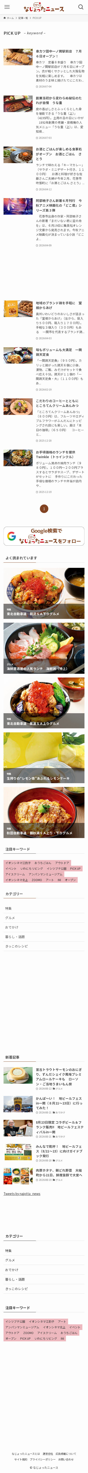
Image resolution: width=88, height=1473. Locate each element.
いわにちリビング (31, 868)
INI (59, 880)
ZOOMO (37, 880)
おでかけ (11, 927)
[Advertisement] (44, 274)
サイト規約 (20, 1459)
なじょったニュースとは (26, 1454)
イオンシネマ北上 (16, 880)
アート (50, 880)
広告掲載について (66, 1454)
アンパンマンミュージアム (45, 874)
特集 (8, 908)
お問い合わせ (66, 1459)
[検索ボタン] (81, 7)
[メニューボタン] (7, 7)
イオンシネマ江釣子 (18, 863)
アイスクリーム (15, 874)
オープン (70, 880)
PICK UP (75, 868)
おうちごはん (42, 863)
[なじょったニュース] (44, 7)
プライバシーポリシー (43, 1459)
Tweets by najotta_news (22, 1193)
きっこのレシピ (16, 946)
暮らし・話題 (15, 936)
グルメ (10, 917)
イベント (11, 868)
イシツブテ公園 (56, 868)
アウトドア (62, 863)
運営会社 (48, 1454)
